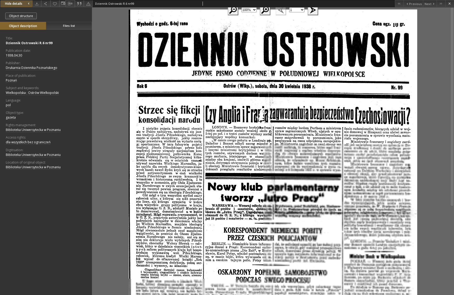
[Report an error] (88, 3)
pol (8, 105)
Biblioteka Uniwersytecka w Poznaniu (33, 130)
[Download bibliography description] (70, 3)
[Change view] (62, 3)
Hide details (13, 3)
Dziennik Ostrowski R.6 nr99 (29, 43)
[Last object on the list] (441, 3)
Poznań (11, 80)
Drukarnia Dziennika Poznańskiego (31, 67)
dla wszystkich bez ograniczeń (28, 142)
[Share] (45, 3)
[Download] (36, 3)
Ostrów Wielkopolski (43, 92)
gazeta (11, 117)
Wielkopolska (16, 92)
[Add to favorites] (54, 3)
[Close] (449, 3)
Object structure (21, 16)
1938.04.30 (14, 55)
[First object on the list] (399, 3)
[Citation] (79, 3)
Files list (69, 26)
